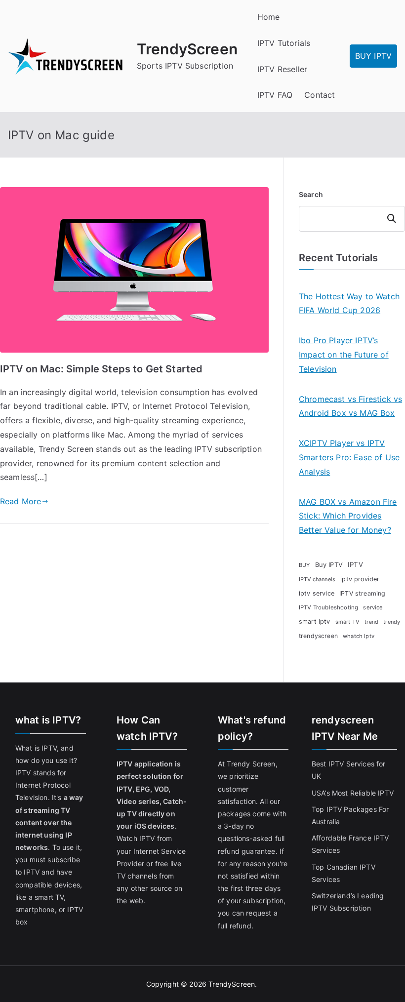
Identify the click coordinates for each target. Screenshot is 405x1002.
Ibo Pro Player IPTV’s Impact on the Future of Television (344, 354)
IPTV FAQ (274, 95)
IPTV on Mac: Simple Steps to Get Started (101, 369)
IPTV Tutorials (283, 43)
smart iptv (314, 621)
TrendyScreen (187, 49)
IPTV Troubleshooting (328, 607)
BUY (304, 564)
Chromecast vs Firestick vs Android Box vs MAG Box (350, 406)
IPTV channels (317, 579)
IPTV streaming (362, 593)
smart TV (347, 621)
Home (268, 17)
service (373, 607)
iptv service (316, 593)
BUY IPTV (373, 56)
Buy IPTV (329, 564)
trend (371, 622)
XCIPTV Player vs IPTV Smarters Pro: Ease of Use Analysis (349, 457)
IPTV (355, 564)
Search (311, 194)
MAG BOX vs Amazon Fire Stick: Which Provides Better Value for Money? (348, 516)
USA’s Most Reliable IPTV (353, 793)
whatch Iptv (358, 636)
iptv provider (359, 579)
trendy (391, 621)
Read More (20, 501)
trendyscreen (318, 636)
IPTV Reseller (282, 69)
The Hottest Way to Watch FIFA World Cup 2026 (349, 303)
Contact (319, 95)
